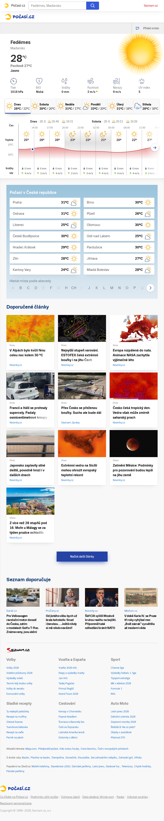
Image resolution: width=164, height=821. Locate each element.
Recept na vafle (15, 732)
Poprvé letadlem (68, 716)
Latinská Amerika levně (71, 732)
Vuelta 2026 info (68, 667)
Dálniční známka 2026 (123, 716)
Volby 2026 (12, 667)
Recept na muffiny (16, 716)
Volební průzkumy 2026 (19, 673)
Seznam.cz (151, 5)
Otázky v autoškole (121, 732)
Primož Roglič (66, 688)
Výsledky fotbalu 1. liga (123, 673)
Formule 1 (116, 688)
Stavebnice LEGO (60, 766)
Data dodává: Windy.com (98, 797)
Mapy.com (31, 748)
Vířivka (138, 757)
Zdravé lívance (14, 722)
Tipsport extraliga (120, 678)
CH (73, 288)
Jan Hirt (63, 678)
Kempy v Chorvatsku (70, 711)
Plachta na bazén (40, 757)
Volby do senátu (15, 688)
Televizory (127, 766)
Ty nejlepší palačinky (17, 711)
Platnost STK (118, 737)
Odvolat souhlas (137, 797)
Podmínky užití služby (44, 797)
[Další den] (155, 147)
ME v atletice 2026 (121, 683)
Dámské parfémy (81, 766)
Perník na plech (14, 737)
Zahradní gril (126, 757)
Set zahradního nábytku (104, 757)
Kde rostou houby (69, 748)
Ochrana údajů (70, 797)
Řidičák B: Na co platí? (123, 727)
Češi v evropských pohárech (113, 748)
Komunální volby (15, 693)
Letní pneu (98, 766)
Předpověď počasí (48, 748)
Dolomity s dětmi (68, 737)
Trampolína (57, 757)
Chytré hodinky (142, 766)
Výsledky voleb (14, 678)
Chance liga (117, 667)
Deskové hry (113, 766)
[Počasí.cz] (19, 17)
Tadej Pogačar (66, 683)
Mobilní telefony (40, 766)
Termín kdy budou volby (19, 683)
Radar (120, 797)
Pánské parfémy (15, 771)
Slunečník (70, 757)
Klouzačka (83, 757)
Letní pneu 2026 (120, 711)
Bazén (25, 757)
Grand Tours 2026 (68, 693)
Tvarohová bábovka (17, 727)
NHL (113, 693)
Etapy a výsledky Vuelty (71, 673)
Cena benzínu (88, 748)
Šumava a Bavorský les (71, 722)
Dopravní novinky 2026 (123, 722)
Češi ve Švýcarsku (69, 727)
